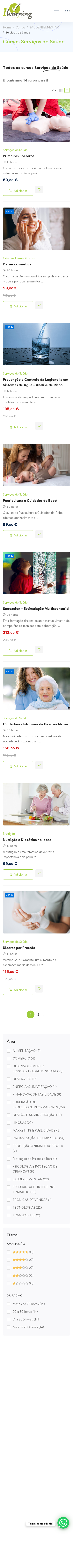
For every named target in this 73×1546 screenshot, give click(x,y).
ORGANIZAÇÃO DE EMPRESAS (38, 1138)
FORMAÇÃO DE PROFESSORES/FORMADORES (39, 1104)
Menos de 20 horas (29, 1304)
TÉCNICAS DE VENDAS (32, 1200)
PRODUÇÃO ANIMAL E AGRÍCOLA (38, 1148)
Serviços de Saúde (15, 150)
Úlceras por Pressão (19, 948)
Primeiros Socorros (18, 156)
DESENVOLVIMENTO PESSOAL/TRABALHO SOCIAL (37, 1068)
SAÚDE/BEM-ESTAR (44, 27)
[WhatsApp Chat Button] (63, 1523)
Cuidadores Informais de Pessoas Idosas (35, 724)
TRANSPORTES (26, 1215)
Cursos (20, 27)
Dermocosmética (17, 264)
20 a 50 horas (25, 1311)
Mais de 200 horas (28, 1327)
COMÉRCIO (24, 1058)
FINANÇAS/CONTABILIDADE (37, 1094)
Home (7, 27)
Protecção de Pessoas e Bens (35, 1159)
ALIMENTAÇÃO (26, 1051)
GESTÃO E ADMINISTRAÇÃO (37, 1115)
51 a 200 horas (26, 1319)
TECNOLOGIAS (27, 1207)
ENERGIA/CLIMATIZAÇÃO (35, 1087)
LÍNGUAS (23, 1123)
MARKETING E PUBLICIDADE (37, 1130)
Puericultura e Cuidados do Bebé (30, 500)
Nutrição (9, 834)
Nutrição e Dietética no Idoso (27, 840)
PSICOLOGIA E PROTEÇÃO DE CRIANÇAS (35, 1169)
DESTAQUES (25, 1079)
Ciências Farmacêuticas (19, 258)
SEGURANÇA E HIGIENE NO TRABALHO (34, 1189)
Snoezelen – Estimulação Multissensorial (36, 609)
